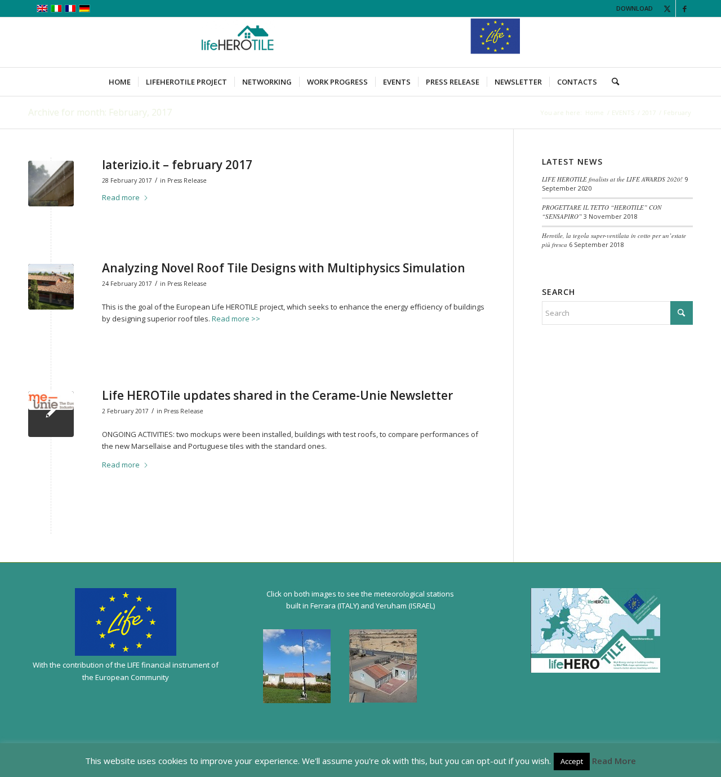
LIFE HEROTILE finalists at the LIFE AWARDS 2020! (612, 179)
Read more (121, 197)
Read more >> (236, 319)
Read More (614, 760)
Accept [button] (571, 761)
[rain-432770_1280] (51, 183)
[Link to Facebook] (684, 8)
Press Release (187, 180)
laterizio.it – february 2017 (177, 165)
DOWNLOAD (634, 8)
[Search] (611, 82)
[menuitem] (119, 82)
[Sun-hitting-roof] (51, 287)
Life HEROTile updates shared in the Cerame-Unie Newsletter (277, 395)
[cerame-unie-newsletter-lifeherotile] (51, 414)
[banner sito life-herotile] (360, 42)
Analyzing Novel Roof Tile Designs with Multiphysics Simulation (283, 268)
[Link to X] (667, 8)
